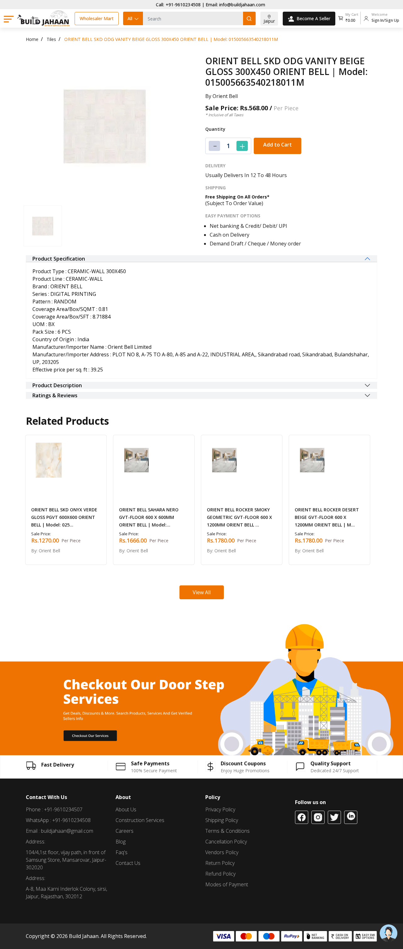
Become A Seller (313, 18)
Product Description (57, 385)
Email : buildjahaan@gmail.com (59, 830)
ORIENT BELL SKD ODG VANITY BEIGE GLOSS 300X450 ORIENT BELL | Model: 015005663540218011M (171, 39)
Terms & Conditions (227, 830)
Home (32, 39)
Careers (124, 830)
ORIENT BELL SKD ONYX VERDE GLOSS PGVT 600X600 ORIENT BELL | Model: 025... (64, 517)
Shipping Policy (221, 820)
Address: (35, 841)
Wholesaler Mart (97, 18)
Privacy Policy (220, 809)
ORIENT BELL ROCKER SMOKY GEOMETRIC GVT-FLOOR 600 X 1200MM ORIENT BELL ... (239, 517)
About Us (126, 809)
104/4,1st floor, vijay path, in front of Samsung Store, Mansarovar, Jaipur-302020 (66, 860)
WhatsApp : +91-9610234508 (58, 820)
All (130, 18)
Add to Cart (277, 144)
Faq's (122, 852)
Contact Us (128, 863)
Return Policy (220, 863)
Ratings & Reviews (54, 395)
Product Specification (58, 258)
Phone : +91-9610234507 (54, 809)
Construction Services (140, 820)
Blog (121, 841)
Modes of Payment (226, 884)
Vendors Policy (221, 852)
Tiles (51, 39)
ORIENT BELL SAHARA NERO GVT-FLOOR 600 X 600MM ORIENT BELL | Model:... (149, 517)
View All (202, 592)
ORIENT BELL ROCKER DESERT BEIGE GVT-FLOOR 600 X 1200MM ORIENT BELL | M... (327, 517)
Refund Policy (220, 873)
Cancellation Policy (226, 841)
